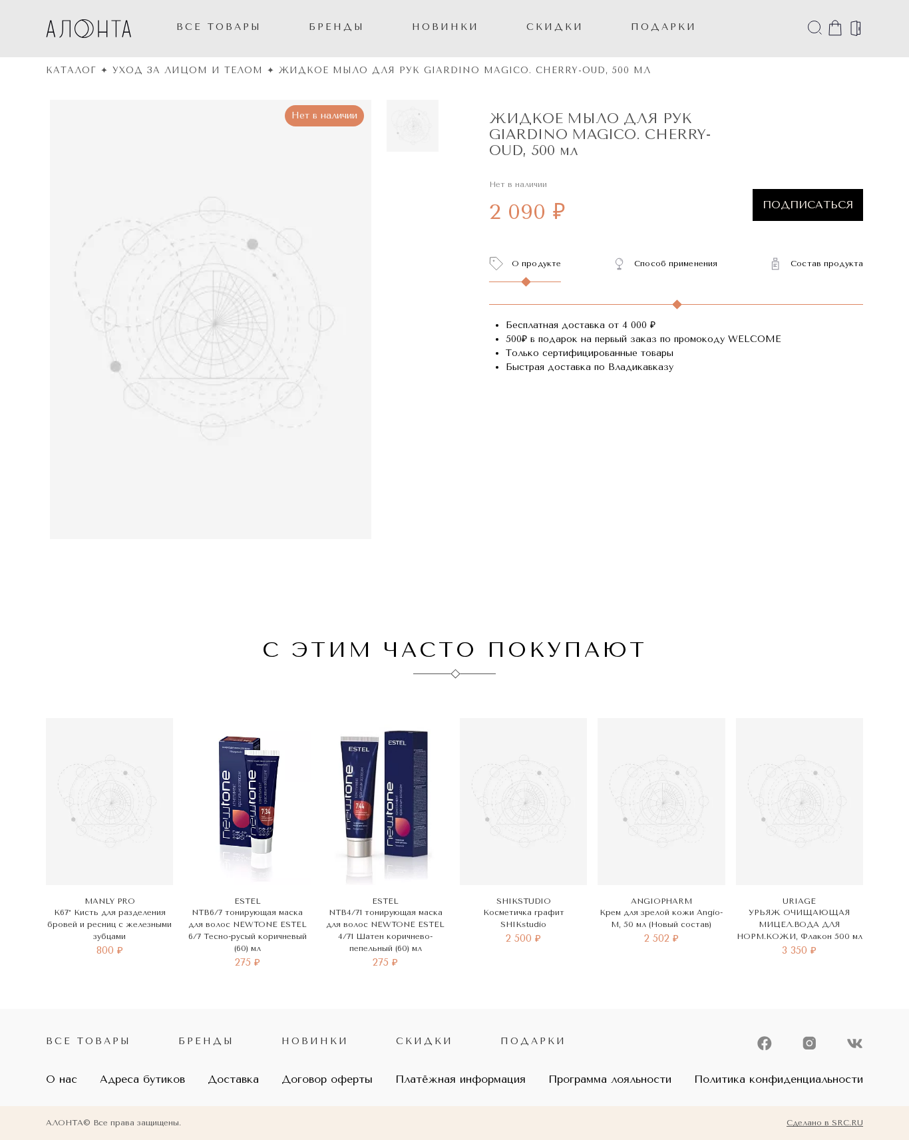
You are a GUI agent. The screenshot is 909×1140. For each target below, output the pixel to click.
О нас (61, 1079)
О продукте (536, 263)
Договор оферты (327, 1079)
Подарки (533, 1041)
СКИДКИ (555, 27)
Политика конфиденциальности (778, 1079)
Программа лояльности (609, 1079)
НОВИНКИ (445, 27)
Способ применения (675, 263)
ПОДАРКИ (664, 27)
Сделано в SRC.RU (825, 1122)
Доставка (233, 1079)
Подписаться (808, 204)
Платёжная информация (460, 1079)
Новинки (315, 1041)
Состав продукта (827, 263)
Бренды (337, 27)
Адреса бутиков (142, 1079)
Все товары (219, 27)
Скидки (424, 1041)
